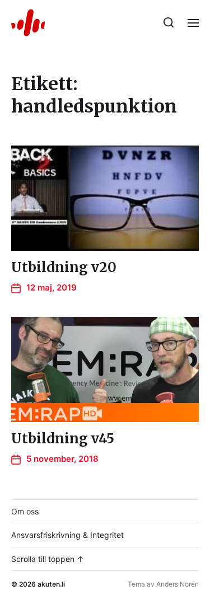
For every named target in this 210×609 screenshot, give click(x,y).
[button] (169, 22)
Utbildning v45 (62, 438)
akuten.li (51, 584)
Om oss (25, 511)
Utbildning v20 (63, 267)
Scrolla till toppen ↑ (47, 559)
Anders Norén (177, 584)
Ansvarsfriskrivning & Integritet (67, 535)
